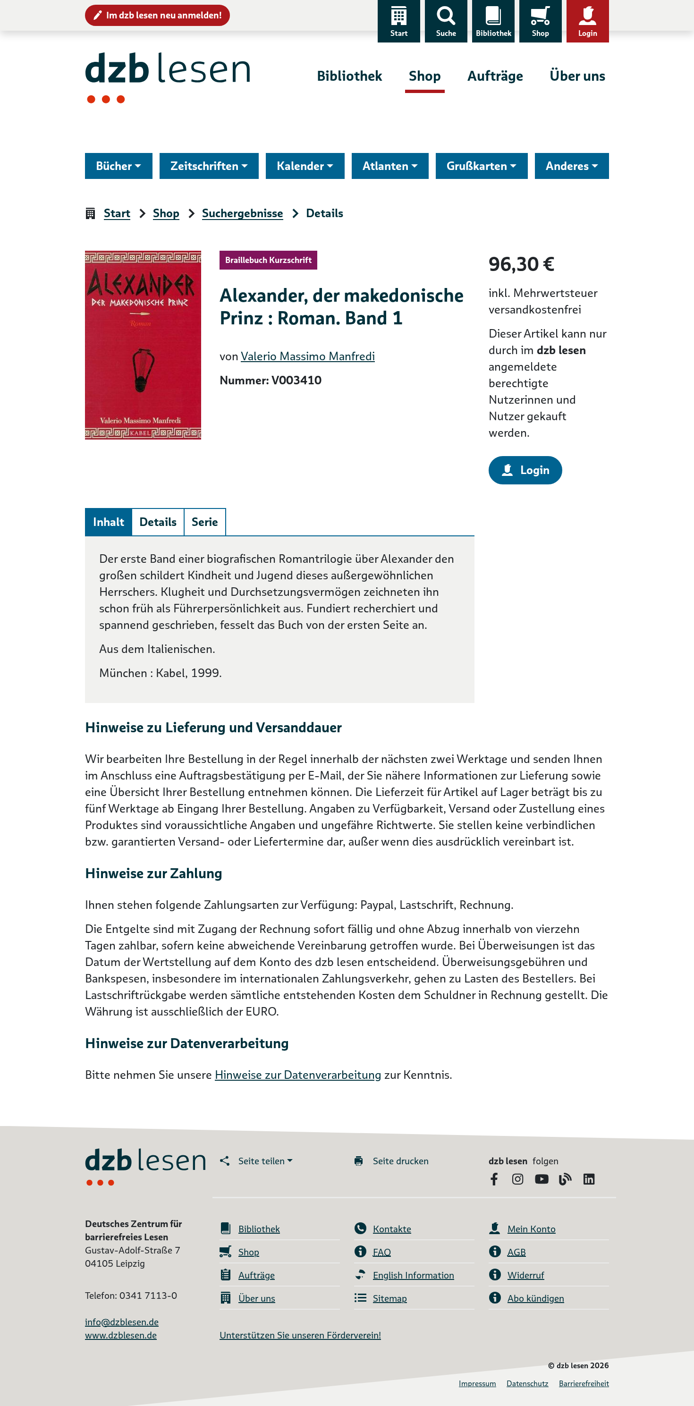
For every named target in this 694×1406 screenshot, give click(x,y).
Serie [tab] (205, 522)
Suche (446, 33)
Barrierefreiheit (584, 1384)
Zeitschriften (204, 166)
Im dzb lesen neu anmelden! (164, 15)
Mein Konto (532, 1229)
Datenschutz (528, 1384)
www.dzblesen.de (121, 1335)
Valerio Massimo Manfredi (308, 356)
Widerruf (526, 1275)
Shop (540, 33)
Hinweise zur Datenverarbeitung (298, 1075)
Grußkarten (477, 166)
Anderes (567, 166)
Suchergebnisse (242, 213)
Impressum (477, 1384)
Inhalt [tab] (108, 522)
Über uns (577, 76)
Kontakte (392, 1229)
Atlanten (385, 166)
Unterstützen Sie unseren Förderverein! (300, 1335)
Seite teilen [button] (261, 1161)
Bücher (114, 166)
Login (587, 33)
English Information (413, 1275)
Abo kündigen (536, 1298)
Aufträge (495, 76)
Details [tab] (158, 522)
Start (399, 33)
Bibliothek (493, 33)
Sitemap (390, 1298)
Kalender (300, 166)
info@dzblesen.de (122, 1322)
